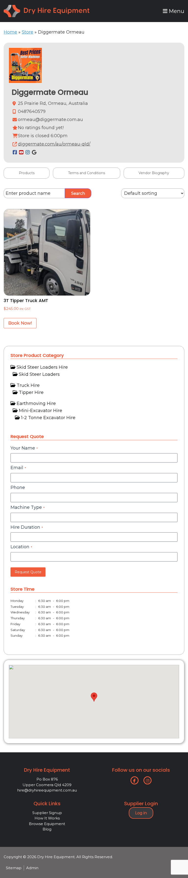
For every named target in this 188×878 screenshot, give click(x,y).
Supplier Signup (47, 812)
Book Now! (20, 323)
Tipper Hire (31, 392)
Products (27, 173)
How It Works (47, 818)
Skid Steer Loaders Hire (42, 367)
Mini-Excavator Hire (40, 410)
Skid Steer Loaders (39, 374)
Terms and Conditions (86, 173)
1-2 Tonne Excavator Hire (48, 417)
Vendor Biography (154, 173)
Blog (47, 829)
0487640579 (32, 111)
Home (10, 32)
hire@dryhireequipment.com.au (47, 790)
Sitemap (14, 868)
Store (27, 32)
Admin (32, 868)
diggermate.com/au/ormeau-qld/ (54, 144)
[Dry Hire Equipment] (46, 8)
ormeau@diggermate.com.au (50, 119)
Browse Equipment (47, 823)
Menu (175, 11)
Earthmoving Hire (36, 403)
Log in (141, 813)
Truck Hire (28, 385)
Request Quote (28, 572)
